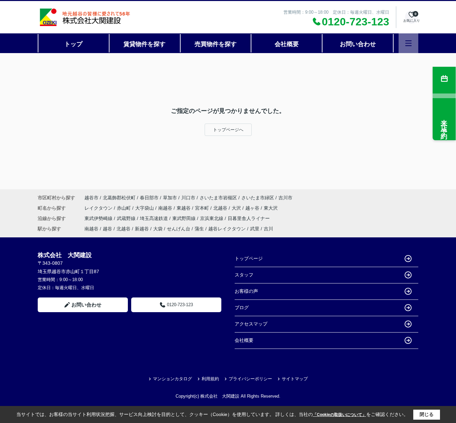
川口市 (188, 197)
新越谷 (142, 228)
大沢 (237, 208)
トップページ (249, 258)
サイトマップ (295, 378)
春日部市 (149, 197)
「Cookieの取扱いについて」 (339, 414)
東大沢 (271, 208)
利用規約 (210, 378)
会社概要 (287, 44)
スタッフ (244, 274)
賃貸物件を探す (145, 44)
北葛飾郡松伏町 (119, 197)
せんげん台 (178, 228)
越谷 (107, 228)
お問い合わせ (358, 44)
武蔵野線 (127, 218)
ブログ (242, 307)
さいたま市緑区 (257, 197)
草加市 (170, 197)
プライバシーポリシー (250, 378)
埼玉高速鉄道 (154, 218)
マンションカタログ (172, 378)
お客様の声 (246, 291)
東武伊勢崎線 (99, 218)
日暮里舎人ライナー (249, 218)
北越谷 (221, 208)
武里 (254, 228)
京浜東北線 (212, 218)
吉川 (268, 228)
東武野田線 (184, 218)
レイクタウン (99, 208)
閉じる (427, 414)
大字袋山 (145, 208)
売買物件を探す (216, 44)
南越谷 (166, 208)
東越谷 (184, 208)
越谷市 (91, 197)
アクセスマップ (251, 324)
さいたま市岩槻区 (218, 197)
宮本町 (202, 208)
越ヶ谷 (253, 208)
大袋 (158, 228)
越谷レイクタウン (227, 228)
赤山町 (124, 208)
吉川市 (285, 197)
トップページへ (228, 129)
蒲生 (199, 228)
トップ (73, 44)
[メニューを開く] (408, 43)
